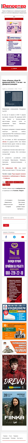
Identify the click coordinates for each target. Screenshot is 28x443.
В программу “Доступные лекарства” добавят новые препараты (20, 204)
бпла (7, 182)
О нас (10, 436)
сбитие (4, 141)
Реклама (13, 438)
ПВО (4, 184)
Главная (5, 436)
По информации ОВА (9, 168)
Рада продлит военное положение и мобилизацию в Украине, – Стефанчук (14, 176)
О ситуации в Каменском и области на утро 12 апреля (8, 203)
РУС (14, 19)
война (11, 182)
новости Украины (18, 182)
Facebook (15, 190)
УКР (14, 16)
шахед (8, 184)
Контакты (20, 438)
